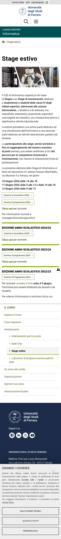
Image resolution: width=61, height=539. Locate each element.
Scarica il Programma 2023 (17, 277)
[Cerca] (26, 21)
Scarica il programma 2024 (17, 255)
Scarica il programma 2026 (17, 202)
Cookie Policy (8, 502)
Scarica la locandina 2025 (16, 233)
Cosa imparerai (12, 322)
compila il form (24, 283)
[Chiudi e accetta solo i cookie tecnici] (53, 471)
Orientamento (3, 43)
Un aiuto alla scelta (14, 369)
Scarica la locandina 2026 (17, 195)
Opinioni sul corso (14, 383)
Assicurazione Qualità (16, 391)
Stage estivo (18, 350)
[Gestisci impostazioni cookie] (58, 269)
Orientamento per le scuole (26, 336)
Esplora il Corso (12, 314)
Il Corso (9, 307)
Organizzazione (12, 376)
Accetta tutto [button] (31, 521)
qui (51, 296)
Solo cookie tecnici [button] (30, 511)
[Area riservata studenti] (47, 2)
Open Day (16, 343)
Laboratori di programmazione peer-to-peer (31, 360)
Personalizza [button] (30, 531)
